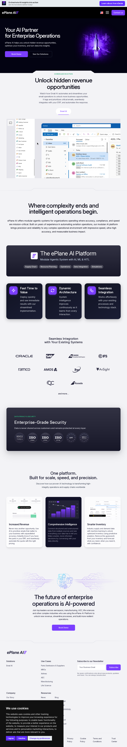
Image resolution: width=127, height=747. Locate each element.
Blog (57, 697)
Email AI (9, 666)
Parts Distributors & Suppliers (53, 666)
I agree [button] (11, 738)
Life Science (46, 685)
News (43, 697)
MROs (43, 670)
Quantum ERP (60, 701)
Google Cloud (60, 724)
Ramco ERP (59, 716)
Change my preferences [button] (40, 738)
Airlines (44, 673)
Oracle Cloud (60, 720)
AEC (42, 677)
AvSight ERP (60, 705)
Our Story (10, 697)
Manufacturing (47, 681)
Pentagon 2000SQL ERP (63, 710)
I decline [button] (21, 738)
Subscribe (113, 667)
